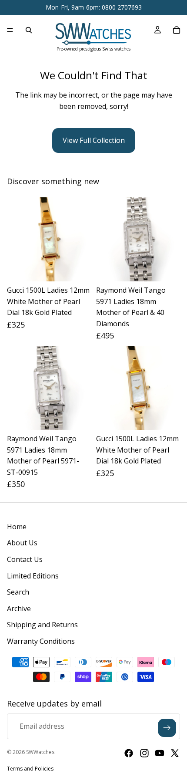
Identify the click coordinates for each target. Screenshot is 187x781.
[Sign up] (167, 728)
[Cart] (176, 30)
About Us (22, 543)
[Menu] (10, 30)
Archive (19, 608)
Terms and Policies (30, 768)
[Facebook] (129, 753)
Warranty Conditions (41, 641)
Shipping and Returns (42, 624)
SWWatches (40, 752)
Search (18, 592)
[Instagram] (144, 753)
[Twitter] (175, 753)
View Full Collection (94, 140)
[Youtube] (159, 753)
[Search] (28, 30)
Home (17, 526)
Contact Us (25, 559)
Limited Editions (33, 576)
